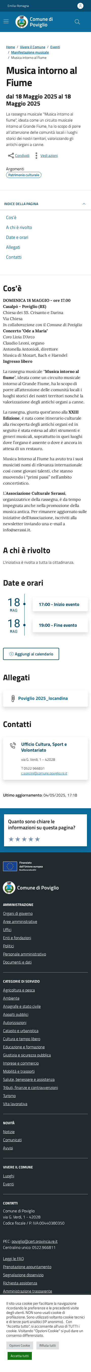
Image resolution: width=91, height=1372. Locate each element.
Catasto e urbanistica (20, 1031)
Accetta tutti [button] (20, 1355)
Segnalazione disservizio (23, 1275)
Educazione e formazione (24, 1047)
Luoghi (8, 1176)
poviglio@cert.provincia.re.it (35, 1241)
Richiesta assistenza (20, 1283)
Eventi (8, 1184)
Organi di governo (18, 913)
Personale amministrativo (24, 954)
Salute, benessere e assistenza (29, 1079)
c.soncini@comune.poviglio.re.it (44, 773)
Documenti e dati (17, 962)
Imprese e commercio (21, 1063)
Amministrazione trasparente (27, 1291)
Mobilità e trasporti (19, 1071)
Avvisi (8, 1148)
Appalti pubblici (15, 1014)
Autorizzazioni (14, 1022)
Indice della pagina (21, 203)
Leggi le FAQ (13, 1258)
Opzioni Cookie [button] (19, 1345)
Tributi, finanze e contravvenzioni (30, 1087)
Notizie (9, 1132)
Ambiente (11, 998)
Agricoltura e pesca (19, 990)
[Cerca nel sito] (77, 22)
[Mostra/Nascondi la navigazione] (6, 21)
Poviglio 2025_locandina (43, 698)
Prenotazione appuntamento (27, 1267)
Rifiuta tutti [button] (47, 1345)
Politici (8, 946)
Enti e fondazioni (17, 938)
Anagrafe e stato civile (22, 1006)
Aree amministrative (20, 921)
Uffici (7, 930)
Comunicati (12, 1140)
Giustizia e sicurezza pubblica (27, 1055)
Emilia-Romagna (18, 6)
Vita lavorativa (15, 1104)
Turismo (9, 1096)
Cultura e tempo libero (21, 1039)
